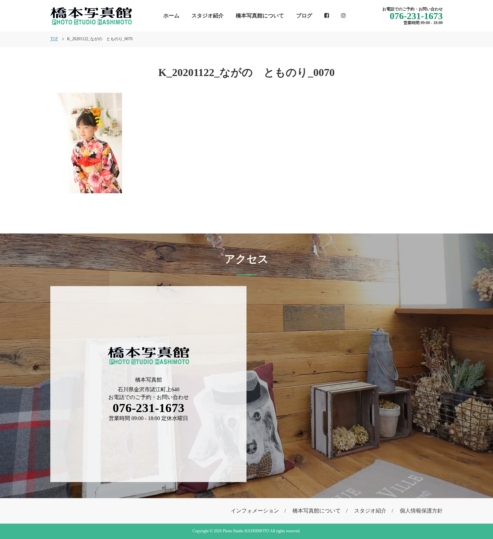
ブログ (304, 15)
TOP (54, 39)
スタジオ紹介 (207, 15)
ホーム (171, 15)
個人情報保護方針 (421, 511)
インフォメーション (255, 511)
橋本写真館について (260, 15)
